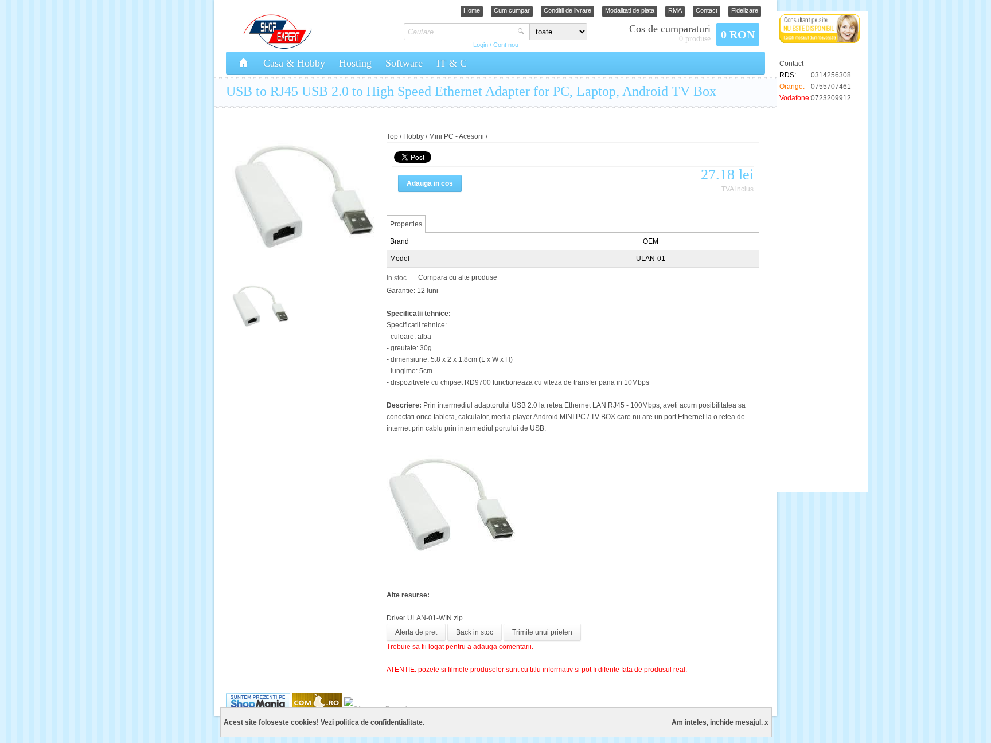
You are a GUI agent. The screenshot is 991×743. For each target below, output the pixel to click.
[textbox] (459, 32)
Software (404, 63)
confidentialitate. (397, 722)
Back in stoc (474, 632)
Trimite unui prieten (542, 632)
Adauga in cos (430, 183)
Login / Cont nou (495, 44)
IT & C (451, 63)
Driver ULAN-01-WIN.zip (425, 618)
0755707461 (831, 87)
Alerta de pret (416, 632)
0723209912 (831, 98)
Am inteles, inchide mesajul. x (720, 722)
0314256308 (831, 75)
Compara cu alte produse (457, 277)
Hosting (355, 63)
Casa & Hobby (294, 63)
